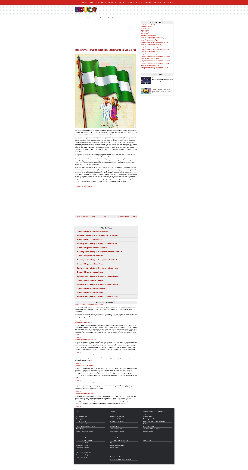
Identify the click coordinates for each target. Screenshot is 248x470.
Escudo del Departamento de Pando (90, 272)
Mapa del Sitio (147, 440)
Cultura (100, 2)
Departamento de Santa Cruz (83, 452)
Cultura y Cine (80, 419)
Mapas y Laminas (147, 416)
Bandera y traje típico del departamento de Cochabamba (97, 235)
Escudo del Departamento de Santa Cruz (92, 288)
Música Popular (80, 428)
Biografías (148, 2)
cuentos (130, 2)
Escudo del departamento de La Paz (90, 256)
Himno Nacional (145, 28)
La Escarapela (144, 33)
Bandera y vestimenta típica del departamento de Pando (97, 276)
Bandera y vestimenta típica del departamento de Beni (97, 244)
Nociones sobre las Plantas (117, 428)
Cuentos (112, 423)
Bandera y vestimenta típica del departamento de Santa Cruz (156, 63)
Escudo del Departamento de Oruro (90, 264)
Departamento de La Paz (82, 442)
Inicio (84, 2)
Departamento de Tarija (82, 455)
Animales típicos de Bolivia (117, 431)
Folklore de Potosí (81, 421)
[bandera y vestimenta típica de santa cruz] (106, 91)
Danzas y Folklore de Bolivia (83, 423)
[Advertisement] (106, 33)
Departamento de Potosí (82, 450)
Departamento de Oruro (82, 445)
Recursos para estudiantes (150, 419)
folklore (122, 2)
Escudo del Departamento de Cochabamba (92, 231)
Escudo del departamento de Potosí (90, 280)
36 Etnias (139, 2)
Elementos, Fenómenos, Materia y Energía (154, 421)
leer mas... (77, 334)
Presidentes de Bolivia (115, 419)
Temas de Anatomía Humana (117, 445)
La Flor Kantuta (145, 30)
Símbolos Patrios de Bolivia (117, 416)
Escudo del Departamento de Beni (89, 239)
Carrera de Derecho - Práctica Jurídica (119, 440)
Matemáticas (168, 2)
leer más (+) (78, 320)
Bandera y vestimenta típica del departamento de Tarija (97, 296)
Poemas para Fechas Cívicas (117, 421)
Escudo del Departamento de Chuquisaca (92, 248)
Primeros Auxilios (114, 450)
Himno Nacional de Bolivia (159, 88)
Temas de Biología (114, 447)
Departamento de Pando (82, 447)
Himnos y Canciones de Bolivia (84, 431)
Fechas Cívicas (114, 414)
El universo (155, 78)
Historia (91, 2)
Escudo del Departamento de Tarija (90, 292)
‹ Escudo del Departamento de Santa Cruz (86, 216)
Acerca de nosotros (148, 437)
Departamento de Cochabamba (84, 440)
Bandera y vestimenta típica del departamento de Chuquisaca (99, 252)
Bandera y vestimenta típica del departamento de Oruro (97, 268)
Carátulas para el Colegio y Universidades (154, 411)
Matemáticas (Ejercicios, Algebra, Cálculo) (121, 442)
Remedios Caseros (148, 431)
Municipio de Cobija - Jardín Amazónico (120, 459)
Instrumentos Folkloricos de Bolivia (85, 426)
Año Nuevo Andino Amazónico (151, 428)
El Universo (146, 423)
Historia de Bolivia (81, 414)
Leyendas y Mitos (114, 426)
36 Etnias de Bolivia (81, 416)
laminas (90, 186)
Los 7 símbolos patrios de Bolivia (149, 69)
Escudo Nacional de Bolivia (148, 24)
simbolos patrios (80, 186)
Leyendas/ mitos (110, 2)
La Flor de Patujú (145, 32)
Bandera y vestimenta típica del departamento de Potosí (97, 284)
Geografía (157, 2)
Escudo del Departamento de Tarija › (127, 216)
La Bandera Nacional (146, 26)
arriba (105, 216)
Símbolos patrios (82, 17)
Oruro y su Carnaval (148, 426)
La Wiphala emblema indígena (149, 35)
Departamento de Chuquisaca (84, 437)
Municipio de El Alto (115, 456)
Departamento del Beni (82, 457)
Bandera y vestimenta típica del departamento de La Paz (97, 260)
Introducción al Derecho (116, 437)
